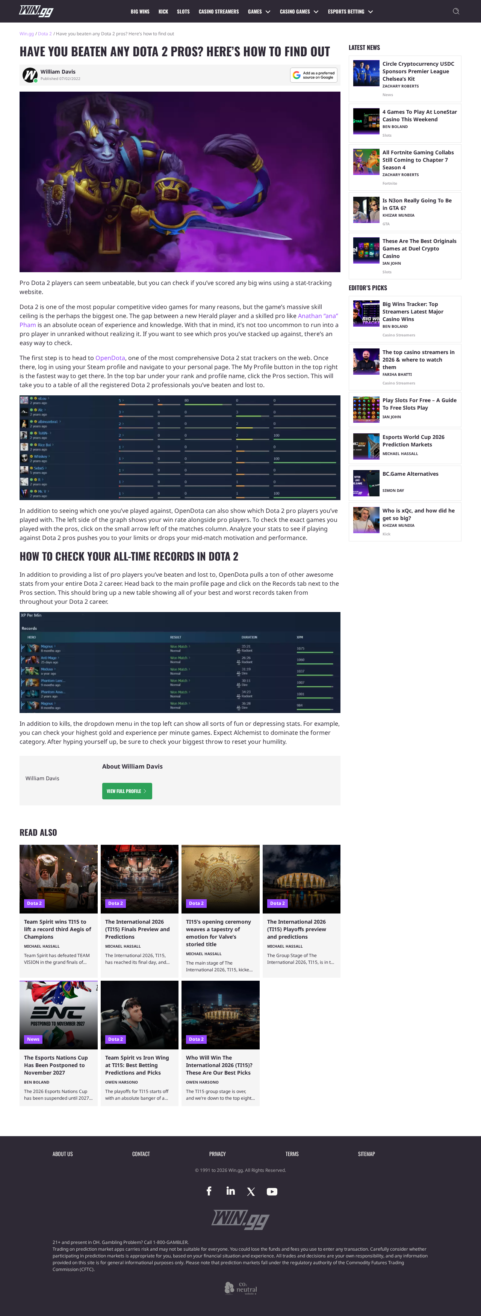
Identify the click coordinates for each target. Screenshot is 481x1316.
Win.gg (27, 33)
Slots (183, 11)
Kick (163, 11)
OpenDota (110, 358)
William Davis (58, 71)
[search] (456, 11)
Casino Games (295, 11)
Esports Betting (346, 11)
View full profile (124, 791)
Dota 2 (45, 33)
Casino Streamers (219, 11)
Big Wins (140, 11)
